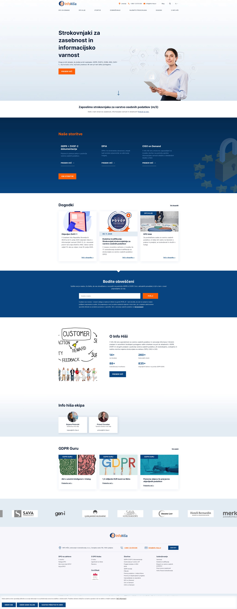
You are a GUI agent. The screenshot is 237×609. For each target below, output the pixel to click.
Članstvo (93, 564)
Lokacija (123, 3)
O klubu (81, 14)
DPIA (125, 566)
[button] (175, 3)
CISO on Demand (129, 585)
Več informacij (121, 598)
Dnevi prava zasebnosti (163, 568)
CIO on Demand (128, 582)
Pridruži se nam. (143, 112)
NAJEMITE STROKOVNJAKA (138, 10)
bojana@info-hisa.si (73, 430)
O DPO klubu (96, 556)
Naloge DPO (62, 562)
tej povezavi (139, 307)
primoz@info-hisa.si (103, 430)
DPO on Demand (135, 14)
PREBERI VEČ (66, 71)
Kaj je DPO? (62, 566)
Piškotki (126, 571)
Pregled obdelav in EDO (131, 564)
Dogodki (159, 10)
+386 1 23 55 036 (130, 548)
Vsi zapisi (175, 449)
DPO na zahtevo (65, 556)
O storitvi (61, 14)
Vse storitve (67, 176)
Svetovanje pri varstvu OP (132, 562)
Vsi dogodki (174, 205)
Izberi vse (9, 605)
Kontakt (173, 547)
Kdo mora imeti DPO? (65, 564)
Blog (163, 3)
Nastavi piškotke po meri (52, 605)
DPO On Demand (64, 10)
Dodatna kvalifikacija (162, 562)
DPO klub (82, 10)
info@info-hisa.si (151, 3)
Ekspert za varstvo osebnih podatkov (164, 565)
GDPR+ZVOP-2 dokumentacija (133, 559)
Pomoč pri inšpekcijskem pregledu (134, 575)
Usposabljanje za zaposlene (132, 578)
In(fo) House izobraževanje (164, 570)
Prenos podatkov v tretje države (133, 573)
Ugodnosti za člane (97, 562)
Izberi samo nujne (27, 605)
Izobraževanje (115, 10)
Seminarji (112, 14)
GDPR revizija (128, 568)
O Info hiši (174, 10)
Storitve (97, 10)
